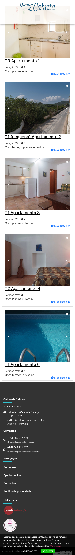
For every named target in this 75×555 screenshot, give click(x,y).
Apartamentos (12, 475)
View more (55, 546)
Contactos (9, 483)
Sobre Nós (9, 467)
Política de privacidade (17, 491)
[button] (37, 18)
